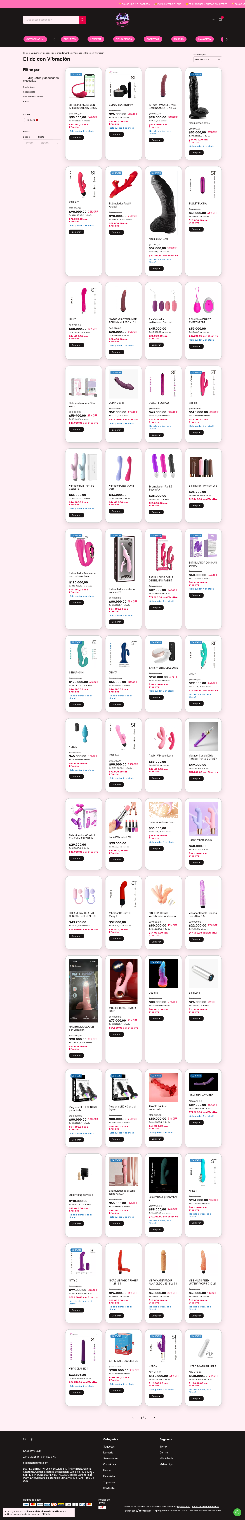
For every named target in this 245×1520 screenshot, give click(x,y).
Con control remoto (33, 96)
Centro (164, 1452)
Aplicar (57, 143)
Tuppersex (109, 1482)
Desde (26, 137)
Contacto (109, 1488)
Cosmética (153, 39)
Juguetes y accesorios (43, 53)
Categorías (33, 39)
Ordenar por (200, 54)
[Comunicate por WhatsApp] (237, 1512)
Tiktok (163, 1446)
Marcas (179, 39)
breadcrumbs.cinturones (69, 53)
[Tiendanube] (138, 1511)
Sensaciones (124, 39)
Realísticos (29, 87)
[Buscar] (82, 20)
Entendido (46, 1514)
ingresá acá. (183, 1506)
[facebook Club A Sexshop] (31, 1439)
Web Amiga (166, 1464)
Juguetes (70, 39)
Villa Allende (166, 1458)
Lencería (95, 39)
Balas (26, 101)
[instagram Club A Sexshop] (24, 1439)
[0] (220, 20)
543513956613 (32, 1451)
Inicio (26, 53)
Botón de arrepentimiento (205, 1506)
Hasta (41, 137)
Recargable (29, 92)
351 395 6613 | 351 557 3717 (39, 1456)
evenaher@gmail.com (35, 1462)
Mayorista (204, 39)
